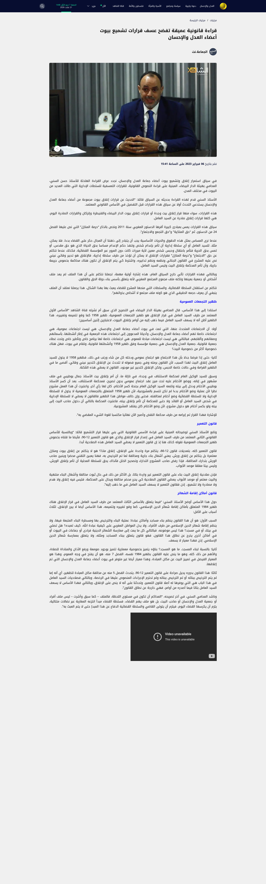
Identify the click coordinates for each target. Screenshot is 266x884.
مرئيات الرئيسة (197, 20)
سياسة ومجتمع (173, 6)
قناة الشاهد (118, 6)
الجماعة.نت (200, 52)
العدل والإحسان (207, 6)
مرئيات (213, 20)
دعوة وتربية (190, 6)
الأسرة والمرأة (154, 6)
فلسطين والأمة (136, 6)
